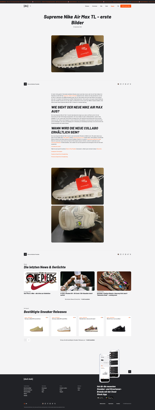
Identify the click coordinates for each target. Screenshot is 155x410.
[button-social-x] (130, 84)
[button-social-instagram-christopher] (118, 84)
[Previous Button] (25, 340)
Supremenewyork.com (78, 137)
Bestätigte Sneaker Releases (45, 312)
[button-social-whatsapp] (125, 84)
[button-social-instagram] (120, 84)
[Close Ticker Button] (130, 1)
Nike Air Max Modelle (71, 148)
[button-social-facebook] (123, 84)
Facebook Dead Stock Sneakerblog (59, 154)
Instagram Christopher (56, 151)
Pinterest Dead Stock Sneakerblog (59, 156)
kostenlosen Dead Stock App (94, 139)
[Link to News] (30, 6)
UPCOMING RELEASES (56, 146)
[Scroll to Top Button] (129, 371)
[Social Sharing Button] (25, 84)
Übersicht (99, 148)
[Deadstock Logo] (26, 6)
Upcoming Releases (56, 142)
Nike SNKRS (66, 137)
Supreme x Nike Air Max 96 (70, 95)
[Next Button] (28, 340)
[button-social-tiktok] (128, 84)
